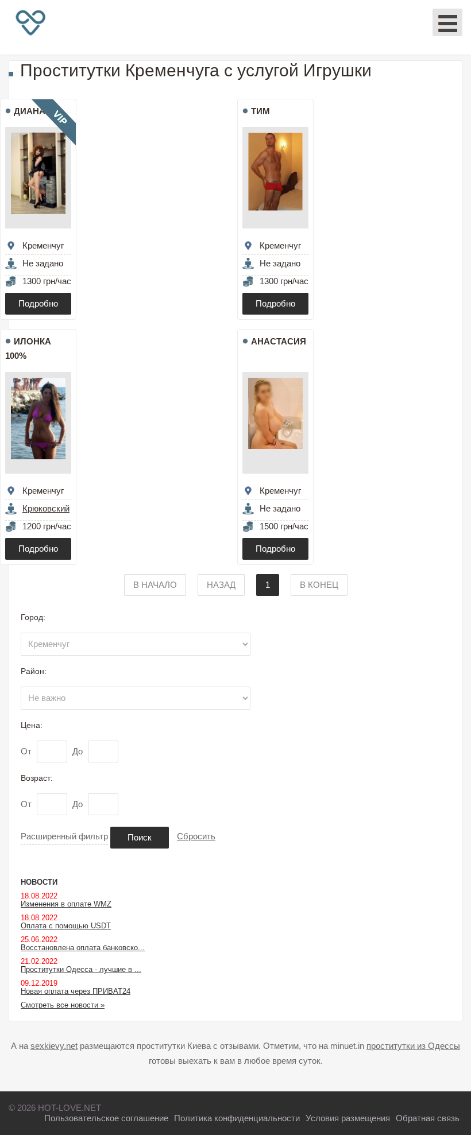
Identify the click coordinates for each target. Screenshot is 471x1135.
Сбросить (196, 836)
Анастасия (278, 341)
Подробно (38, 303)
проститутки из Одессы (413, 1046)
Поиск (140, 837)
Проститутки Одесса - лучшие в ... (81, 969)
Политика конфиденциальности (237, 1118)
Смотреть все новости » (63, 1005)
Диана (29, 111)
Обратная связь (428, 1118)
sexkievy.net (54, 1046)
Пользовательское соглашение (106, 1118)
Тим (260, 111)
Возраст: (37, 778)
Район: (34, 671)
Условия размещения (348, 1118)
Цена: (32, 725)
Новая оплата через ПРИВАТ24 (75, 991)
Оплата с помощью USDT (66, 925)
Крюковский (46, 508)
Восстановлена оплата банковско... (83, 947)
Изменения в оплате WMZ (66, 904)
